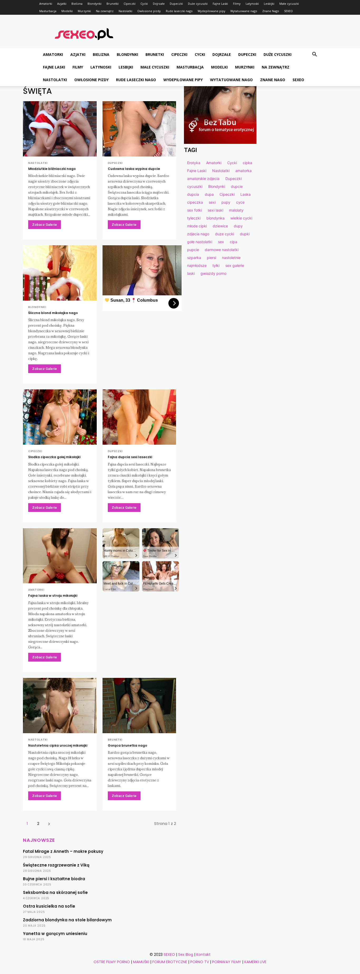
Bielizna (76, 4)
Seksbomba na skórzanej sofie (55, 892)
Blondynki (94, 4)
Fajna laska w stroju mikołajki (52, 595)
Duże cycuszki (198, 4)
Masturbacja (47, 11)
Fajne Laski (220, 4)
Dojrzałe (159, 4)
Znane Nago (270, 11)
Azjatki (61, 4)
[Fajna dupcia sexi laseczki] (139, 417)
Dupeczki (176, 4)
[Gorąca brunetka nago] (139, 705)
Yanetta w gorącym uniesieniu (55, 933)
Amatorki (45, 4)
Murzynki (84, 11)
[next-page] (49, 823)
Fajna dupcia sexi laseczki (130, 457)
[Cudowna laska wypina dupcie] (139, 128)
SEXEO (288, 11)
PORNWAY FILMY (226, 962)
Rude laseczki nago (179, 11)
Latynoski (252, 4)
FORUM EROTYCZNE (169, 962)
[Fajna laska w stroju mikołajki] (60, 556)
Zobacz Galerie (44, 225)
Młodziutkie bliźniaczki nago (52, 169)
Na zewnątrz (105, 11)
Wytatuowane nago (243, 11)
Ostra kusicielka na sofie (49, 906)
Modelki (67, 11)
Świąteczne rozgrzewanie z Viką (56, 865)
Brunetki (112, 4)
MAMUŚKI (141, 962)
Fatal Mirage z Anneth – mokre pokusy (63, 851)
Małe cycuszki (289, 4)
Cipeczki (129, 4)
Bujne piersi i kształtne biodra (54, 879)
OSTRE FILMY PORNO (112, 962)
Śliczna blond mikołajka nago (53, 313)
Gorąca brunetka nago (127, 745)
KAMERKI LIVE (255, 962)
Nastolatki (125, 11)
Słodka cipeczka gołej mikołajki (54, 457)
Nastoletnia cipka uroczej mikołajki (57, 745)
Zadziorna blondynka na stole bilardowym (67, 920)
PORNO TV (199, 962)
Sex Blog (185, 954)
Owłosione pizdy (149, 11)
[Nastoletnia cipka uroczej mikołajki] (60, 705)
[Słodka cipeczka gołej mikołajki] (60, 417)
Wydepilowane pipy (211, 11)
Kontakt (203, 954)
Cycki (144, 4)
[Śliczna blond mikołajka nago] (60, 273)
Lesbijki (269, 4)
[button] (314, 54)
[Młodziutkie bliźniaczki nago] (60, 128)
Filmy (237, 4)
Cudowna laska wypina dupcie (134, 169)
